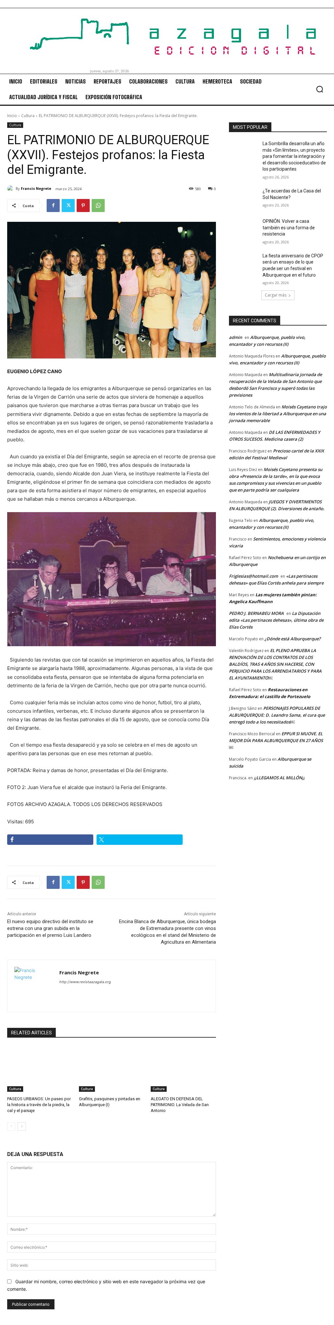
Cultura (28, 115)
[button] (319, 89)
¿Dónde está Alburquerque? (293, 639)
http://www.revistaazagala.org (85, 982)
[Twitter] (68, 205)
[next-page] (22, 1126)
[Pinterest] (83, 205)
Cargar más (275, 295)
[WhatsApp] (98, 205)
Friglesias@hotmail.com (253, 576)
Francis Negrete (36, 188)
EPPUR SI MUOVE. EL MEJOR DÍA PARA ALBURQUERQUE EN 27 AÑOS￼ (276, 740)
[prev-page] (11, 1126)
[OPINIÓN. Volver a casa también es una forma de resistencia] (243, 228)
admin (235, 337)
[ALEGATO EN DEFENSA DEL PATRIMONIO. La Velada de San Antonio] (183, 1069)
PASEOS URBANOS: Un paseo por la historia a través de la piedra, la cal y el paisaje (39, 1104)
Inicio (12, 115)
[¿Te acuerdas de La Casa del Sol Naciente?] (243, 198)
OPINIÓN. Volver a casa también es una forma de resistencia (289, 227)
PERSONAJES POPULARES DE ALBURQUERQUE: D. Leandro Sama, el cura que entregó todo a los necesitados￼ (277, 715)
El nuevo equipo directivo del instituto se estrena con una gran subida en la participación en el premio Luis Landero (50, 928)
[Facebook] (53, 205)
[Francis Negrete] (11, 188)
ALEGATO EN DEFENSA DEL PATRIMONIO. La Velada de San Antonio (180, 1104)
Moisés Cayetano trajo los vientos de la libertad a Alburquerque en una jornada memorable (278, 413)
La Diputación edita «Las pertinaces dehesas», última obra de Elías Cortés (276, 620)
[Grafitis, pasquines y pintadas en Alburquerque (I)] (111, 1069)
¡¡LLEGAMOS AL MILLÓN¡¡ (279, 778)
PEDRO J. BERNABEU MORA (256, 613)
